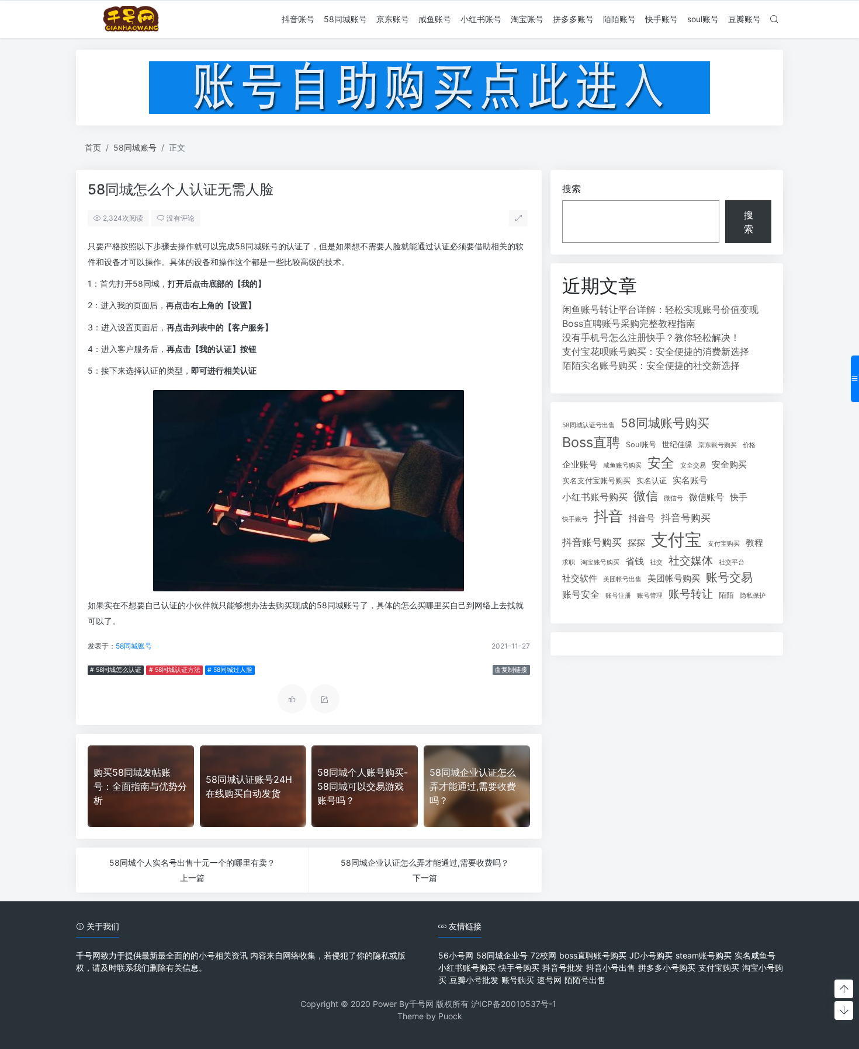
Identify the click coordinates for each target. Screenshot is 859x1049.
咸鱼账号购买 (622, 465)
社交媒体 (691, 560)
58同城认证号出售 (588, 425)
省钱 (634, 561)
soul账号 (703, 19)
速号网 (549, 980)
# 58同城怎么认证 (115, 670)
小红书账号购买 (595, 497)
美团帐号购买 (673, 578)
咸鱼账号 (434, 19)
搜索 (571, 188)
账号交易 (729, 577)
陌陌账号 (619, 19)
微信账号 (706, 497)
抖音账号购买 (592, 542)
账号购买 (517, 980)
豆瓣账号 (744, 19)
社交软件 (579, 578)
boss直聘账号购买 (592, 955)
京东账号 (392, 19)
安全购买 (729, 464)
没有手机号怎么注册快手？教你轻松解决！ (651, 337)
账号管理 (650, 596)
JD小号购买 (651, 955)
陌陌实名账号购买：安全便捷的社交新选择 (651, 365)
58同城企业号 (502, 955)
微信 (645, 496)
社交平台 (731, 562)
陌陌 (726, 595)
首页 (93, 147)
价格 (749, 445)
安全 (660, 462)
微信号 (673, 498)
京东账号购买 (717, 445)
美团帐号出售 (622, 579)
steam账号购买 (704, 955)
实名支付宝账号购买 (596, 480)
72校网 (543, 955)
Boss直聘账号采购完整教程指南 (628, 323)
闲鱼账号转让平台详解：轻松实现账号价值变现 (660, 309)
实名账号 (690, 480)
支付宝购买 (724, 544)
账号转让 (691, 594)
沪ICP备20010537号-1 (513, 1004)
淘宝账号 (527, 19)
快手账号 (661, 19)
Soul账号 (641, 444)
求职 (568, 562)
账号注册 (618, 596)
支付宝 (676, 539)
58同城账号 (345, 19)
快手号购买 (518, 968)
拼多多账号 (573, 19)
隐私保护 (753, 596)
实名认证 (651, 480)
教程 (754, 543)
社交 (656, 562)
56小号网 (455, 955)
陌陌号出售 (584, 980)
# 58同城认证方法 (174, 670)
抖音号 (642, 518)
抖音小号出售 (610, 968)
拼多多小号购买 (666, 968)
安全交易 (693, 465)
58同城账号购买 (665, 423)
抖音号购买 (686, 517)
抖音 (608, 516)
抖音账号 (298, 19)
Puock (450, 1016)
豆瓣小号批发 (473, 980)
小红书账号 (480, 19)
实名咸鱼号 (755, 955)
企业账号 (579, 464)
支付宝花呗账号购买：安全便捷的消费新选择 (655, 351)
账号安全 (581, 594)
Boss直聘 (591, 442)
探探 (636, 543)
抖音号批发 (562, 968)
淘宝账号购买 (600, 562)
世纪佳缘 (677, 444)
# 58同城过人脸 (229, 670)
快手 (738, 497)
